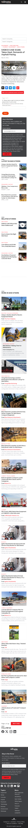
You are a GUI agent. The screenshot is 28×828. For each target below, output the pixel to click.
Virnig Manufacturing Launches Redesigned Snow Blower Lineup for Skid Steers (8, 176)
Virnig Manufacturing (11, 383)
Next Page (16, 723)
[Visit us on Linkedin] (14, 731)
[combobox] (14, 38)
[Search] (21, 2)
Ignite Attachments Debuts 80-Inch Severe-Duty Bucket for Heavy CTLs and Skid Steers (12, 577)
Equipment (4, 45)
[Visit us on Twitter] (6, 731)
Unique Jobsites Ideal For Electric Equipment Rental (9, 165)
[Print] (2, 87)
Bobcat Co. (8, 483)
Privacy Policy (16, 151)
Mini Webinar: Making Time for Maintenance (12, 346)
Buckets (3, 542)
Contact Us (6, 821)
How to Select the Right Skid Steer (8, 235)
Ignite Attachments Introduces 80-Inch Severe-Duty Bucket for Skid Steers (13, 544)
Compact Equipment (9, 47)
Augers (3, 410)
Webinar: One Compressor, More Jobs (9, 187)
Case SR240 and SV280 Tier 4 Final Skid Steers (8, 245)
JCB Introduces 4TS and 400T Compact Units (13, 708)
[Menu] (25, 2)
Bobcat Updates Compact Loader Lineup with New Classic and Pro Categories (12, 479)
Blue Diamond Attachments (13, 417)
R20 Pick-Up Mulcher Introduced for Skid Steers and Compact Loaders (14, 676)
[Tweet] (14, 87)
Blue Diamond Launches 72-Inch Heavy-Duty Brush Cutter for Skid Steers (9, 196)
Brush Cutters (5, 443)
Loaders (3, 509)
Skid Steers (21, 47)
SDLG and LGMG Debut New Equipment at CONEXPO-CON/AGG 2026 (13, 512)
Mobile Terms (6, 151)
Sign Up (7, 154)
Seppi (6, 679)
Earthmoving (14, 45)
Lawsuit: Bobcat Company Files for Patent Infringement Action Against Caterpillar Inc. (12, 611)
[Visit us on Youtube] (15, 786)
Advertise (13, 821)
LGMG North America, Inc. (12, 515)
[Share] (6, 87)
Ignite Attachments (10, 547)
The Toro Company (10, 319)
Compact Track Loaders (8, 476)
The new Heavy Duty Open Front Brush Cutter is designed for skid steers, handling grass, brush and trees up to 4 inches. (13, 453)
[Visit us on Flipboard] (18, 786)
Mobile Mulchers (6, 674)
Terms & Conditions (12, 823)
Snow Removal (5, 376)
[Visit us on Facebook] (2, 731)
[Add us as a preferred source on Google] (17, 87)
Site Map (20, 823)
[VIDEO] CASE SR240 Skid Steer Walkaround (9, 224)
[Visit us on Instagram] (10, 731)
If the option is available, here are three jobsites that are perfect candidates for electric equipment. (12, 322)
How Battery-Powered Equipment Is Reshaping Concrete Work (8, 256)
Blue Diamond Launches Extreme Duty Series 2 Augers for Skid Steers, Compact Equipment (13, 413)
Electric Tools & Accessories (9, 313)
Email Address (7, 128)
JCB (6, 647)
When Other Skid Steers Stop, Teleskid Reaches (13, 644)
